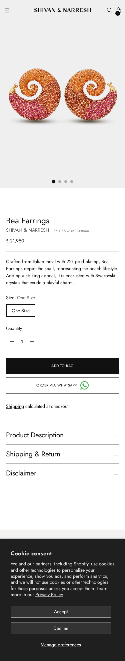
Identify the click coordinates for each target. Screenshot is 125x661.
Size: (20, 297)
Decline (60, 628)
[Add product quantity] (12, 342)
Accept (61, 611)
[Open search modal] (109, 10)
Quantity (14, 328)
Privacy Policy (49, 594)
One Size (21, 310)
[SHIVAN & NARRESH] (62, 10)
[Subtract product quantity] (32, 342)
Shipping (15, 406)
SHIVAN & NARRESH (27, 230)
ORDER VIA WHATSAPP (56, 385)
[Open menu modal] (7, 10)
